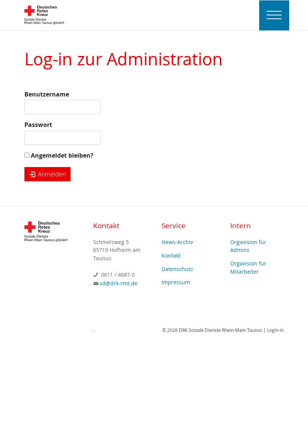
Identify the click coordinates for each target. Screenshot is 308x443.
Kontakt (171, 255)
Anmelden (51, 174)
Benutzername (46, 94)
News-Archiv (177, 242)
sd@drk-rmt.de (118, 283)
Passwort (38, 125)
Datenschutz (177, 269)
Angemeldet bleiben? (61, 155)
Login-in (275, 330)
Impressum (176, 282)
